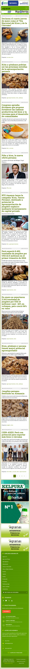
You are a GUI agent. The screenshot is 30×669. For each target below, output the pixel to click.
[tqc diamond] (15, 490)
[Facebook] (3, 600)
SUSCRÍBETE (6, 611)
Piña (8, 188)
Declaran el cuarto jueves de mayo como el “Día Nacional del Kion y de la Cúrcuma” (14, 22)
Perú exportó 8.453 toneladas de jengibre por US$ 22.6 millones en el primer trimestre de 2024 (14, 254)
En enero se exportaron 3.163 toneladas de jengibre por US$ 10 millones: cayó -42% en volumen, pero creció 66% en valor (14, 303)
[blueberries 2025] (15, 11)
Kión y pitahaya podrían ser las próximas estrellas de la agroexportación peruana (14, 68)
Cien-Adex (9, 471)
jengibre (8, 425)
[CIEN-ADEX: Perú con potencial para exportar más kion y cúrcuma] (15, 452)
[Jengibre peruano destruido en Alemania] (15, 408)
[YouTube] (6, 600)
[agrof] (15, 530)
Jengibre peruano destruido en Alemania (13, 392)
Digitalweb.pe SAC (8, 663)
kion (12, 57)
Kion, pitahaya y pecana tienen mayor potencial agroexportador (14, 348)
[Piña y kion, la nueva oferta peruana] (15, 171)
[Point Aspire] (15, 3)
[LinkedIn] (12, 600)
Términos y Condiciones (20, 659)
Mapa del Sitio (21, 663)
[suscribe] (15, 544)
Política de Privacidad (21, 661)
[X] (9, 600)
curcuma (9, 57)
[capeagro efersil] (15, 512)
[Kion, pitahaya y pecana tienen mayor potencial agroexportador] (15, 365)
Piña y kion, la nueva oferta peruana (12, 156)
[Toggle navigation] (26, 8)
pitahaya (21, 97)
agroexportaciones (11, 97)
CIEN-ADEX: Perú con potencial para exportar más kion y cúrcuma (13, 434)
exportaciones (10, 289)
